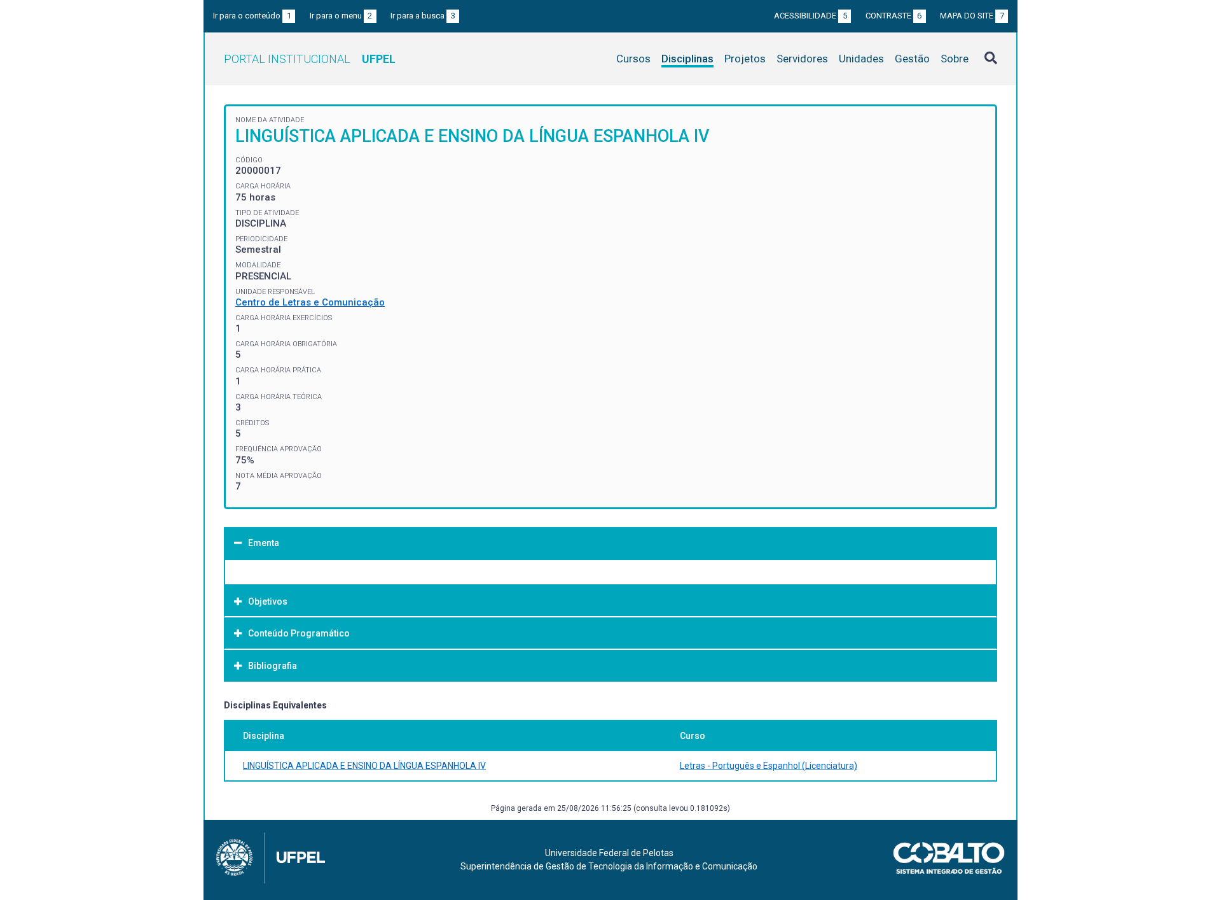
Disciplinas (687, 58)
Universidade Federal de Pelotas (609, 853)
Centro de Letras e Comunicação (310, 302)
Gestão (912, 58)
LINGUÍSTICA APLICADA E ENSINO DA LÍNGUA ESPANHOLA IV (364, 766)
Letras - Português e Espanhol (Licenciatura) (768, 766)
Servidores (802, 58)
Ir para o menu (341, 15)
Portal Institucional (310, 59)
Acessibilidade (810, 15)
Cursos (633, 58)
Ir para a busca (422, 15)
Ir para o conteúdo (252, 15)
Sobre (955, 58)
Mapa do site (972, 15)
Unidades (861, 58)
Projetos (745, 58)
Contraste (894, 15)
